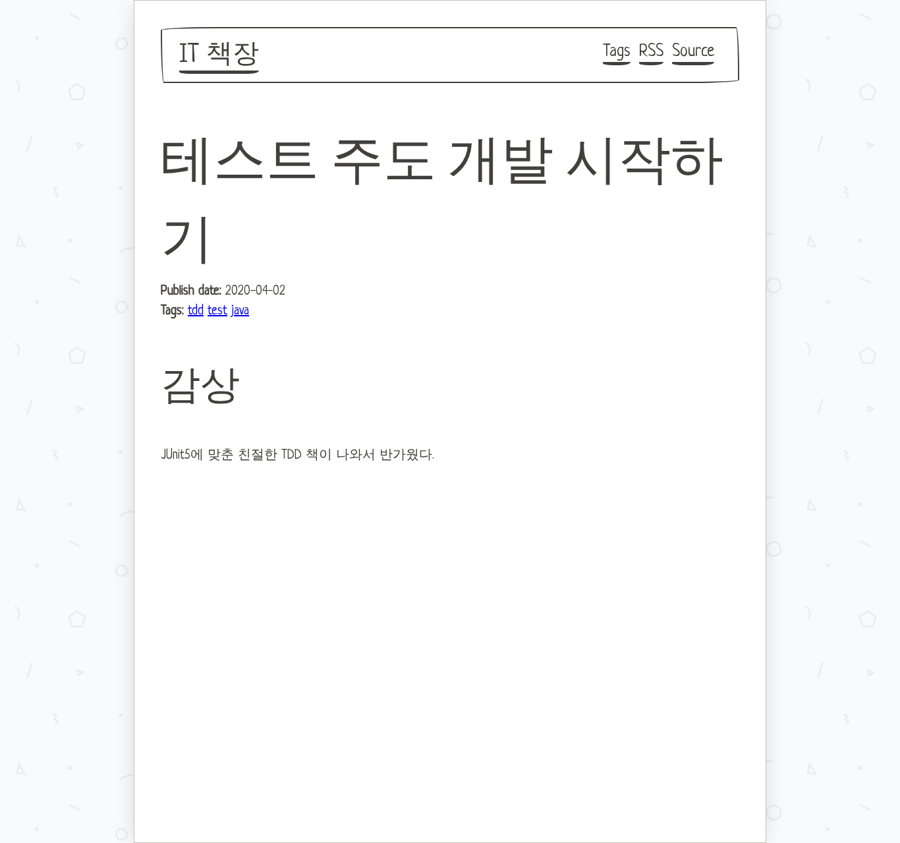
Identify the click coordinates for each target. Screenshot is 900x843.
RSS (651, 52)
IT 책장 (219, 55)
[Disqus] (450, 644)
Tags (617, 52)
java (240, 311)
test (217, 311)
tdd (196, 311)
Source (693, 52)
